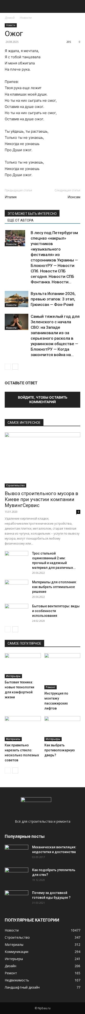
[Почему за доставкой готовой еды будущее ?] (16, 898)
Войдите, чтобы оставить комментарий (42, 399)
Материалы (13, 739)
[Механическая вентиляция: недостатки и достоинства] (16, 852)
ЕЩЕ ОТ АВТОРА (21, 220)
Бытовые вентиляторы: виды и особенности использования (56, 611)
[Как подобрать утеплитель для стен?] (16, 876)
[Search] (78, 6)
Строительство (15, 485)
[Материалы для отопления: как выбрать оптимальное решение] (16, 588)
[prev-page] (8, 367)
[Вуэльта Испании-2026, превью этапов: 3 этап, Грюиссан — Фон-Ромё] (16, 299)
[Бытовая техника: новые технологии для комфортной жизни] (23, 665)
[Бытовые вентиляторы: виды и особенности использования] (16, 612)
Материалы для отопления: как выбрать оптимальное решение (54, 587)
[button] (8, 6)
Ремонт (50, 687)
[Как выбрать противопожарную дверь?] (62, 728)
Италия (11, 197)
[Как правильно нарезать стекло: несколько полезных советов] (23, 728)
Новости (26, 18)
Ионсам (74, 197)
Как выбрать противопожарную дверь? (59, 750)
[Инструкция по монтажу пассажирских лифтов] (62, 671)
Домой (10, 18)
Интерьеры (13, 676)
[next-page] (15, 367)
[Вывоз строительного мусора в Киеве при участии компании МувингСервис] (42, 460)
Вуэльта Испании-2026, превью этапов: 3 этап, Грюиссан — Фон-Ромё (53, 299)
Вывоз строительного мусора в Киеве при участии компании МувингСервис (41, 499)
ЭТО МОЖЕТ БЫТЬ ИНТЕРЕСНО (32, 214)
